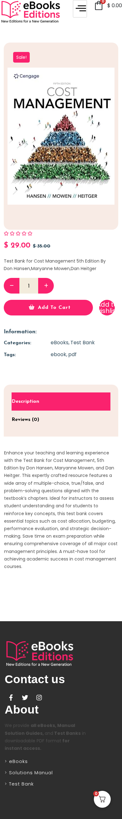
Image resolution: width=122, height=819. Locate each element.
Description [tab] (25, 401)
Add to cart (54, 307)
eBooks (60, 342)
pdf (72, 354)
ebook (58, 354)
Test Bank (82, 342)
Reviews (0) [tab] (25, 419)
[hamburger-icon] (80, 9)
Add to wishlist (107, 307)
